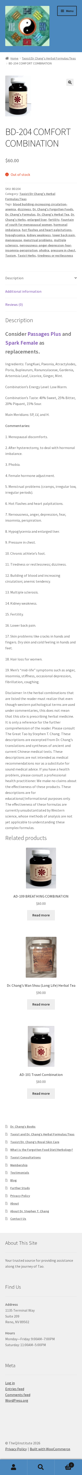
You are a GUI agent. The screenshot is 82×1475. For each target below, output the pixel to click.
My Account (13, 1467)
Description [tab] (14, 278)
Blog (13, 1180)
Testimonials (19, 1173)
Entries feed (14, 1389)
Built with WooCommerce (50, 1449)
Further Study (20, 1188)
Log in (10, 1383)
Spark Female (21, 342)
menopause (13, 240)
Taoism (10, 255)
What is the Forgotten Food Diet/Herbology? (41, 1150)
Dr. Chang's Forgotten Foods (53, 209)
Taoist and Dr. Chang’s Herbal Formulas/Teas (42, 1134)
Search (41, 1467)
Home (14, 58)
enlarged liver (37, 220)
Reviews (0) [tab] (14, 304)
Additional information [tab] (23, 291)
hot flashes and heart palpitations (47, 230)
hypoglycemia (15, 235)
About (14, 1203)
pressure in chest (63, 250)
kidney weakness (39, 235)
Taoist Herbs (27, 255)
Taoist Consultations (25, 1157)
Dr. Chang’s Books (23, 1126)
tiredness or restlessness (55, 255)
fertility (53, 220)
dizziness (24, 209)
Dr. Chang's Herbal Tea (53, 214)
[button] (70, 82)
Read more (41, 915)
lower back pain (63, 235)
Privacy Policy (20, 1196)
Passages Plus (44, 333)
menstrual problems (37, 240)
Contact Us (18, 1219)
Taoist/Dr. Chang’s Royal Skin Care (34, 1142)
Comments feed (17, 1394)
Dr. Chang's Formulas (20, 214)
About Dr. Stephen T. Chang (29, 1211)
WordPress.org (16, 1400)
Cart (63, 1463)
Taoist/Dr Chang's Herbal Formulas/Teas (49, 58)
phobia (44, 250)
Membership (19, 1165)
